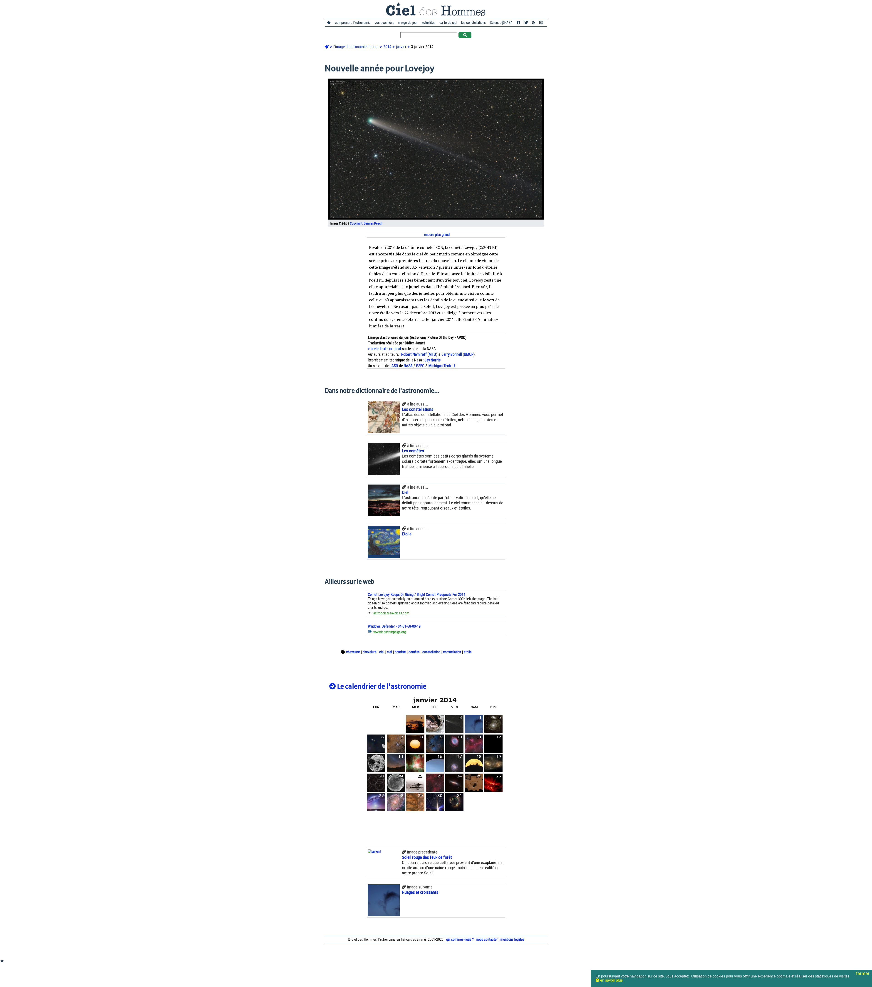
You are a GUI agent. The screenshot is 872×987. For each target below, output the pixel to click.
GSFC (420, 366)
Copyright (356, 223)
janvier (401, 47)
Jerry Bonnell (451, 354)
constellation (431, 652)
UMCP (468, 354)
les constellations (473, 22)
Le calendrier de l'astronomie (381, 686)
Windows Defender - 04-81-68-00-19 (394, 626)
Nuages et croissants (420, 892)
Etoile (406, 534)
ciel (381, 652)
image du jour (408, 22)
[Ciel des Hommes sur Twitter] (526, 22)
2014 (387, 47)
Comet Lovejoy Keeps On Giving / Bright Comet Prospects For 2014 (416, 594)
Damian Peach (373, 223)
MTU (432, 354)
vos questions (384, 22)
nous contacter (487, 939)
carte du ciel (448, 22)
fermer (863, 973)
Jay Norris (432, 360)
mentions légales (512, 939)
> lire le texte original (384, 348)
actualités (428, 22)
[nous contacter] (541, 22)
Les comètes (413, 450)
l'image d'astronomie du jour (356, 47)
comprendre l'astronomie (353, 22)
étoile (468, 652)
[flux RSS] (533, 22)
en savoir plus (611, 980)
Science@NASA (501, 22)
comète (400, 652)
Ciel (405, 492)
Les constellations (417, 409)
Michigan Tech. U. (442, 366)
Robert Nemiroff (414, 354)
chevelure (353, 652)
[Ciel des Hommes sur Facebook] (518, 22)
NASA (408, 366)
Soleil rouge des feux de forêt (427, 857)
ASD (394, 366)
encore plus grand (436, 235)
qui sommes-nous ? (460, 939)
